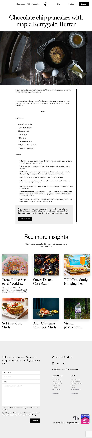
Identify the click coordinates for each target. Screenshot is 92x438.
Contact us (25, 219)
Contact (83, 4)
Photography (20, 4)
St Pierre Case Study (12, 325)
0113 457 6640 (75, 390)
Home (46, 4)
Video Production (33, 4)
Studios (71, 4)
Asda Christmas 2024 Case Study (44, 325)
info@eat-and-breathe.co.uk (66, 369)
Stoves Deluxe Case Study (43, 282)
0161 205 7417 (56, 390)
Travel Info (55, 393)
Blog (58, 4)
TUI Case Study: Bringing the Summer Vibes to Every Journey (76, 285)
